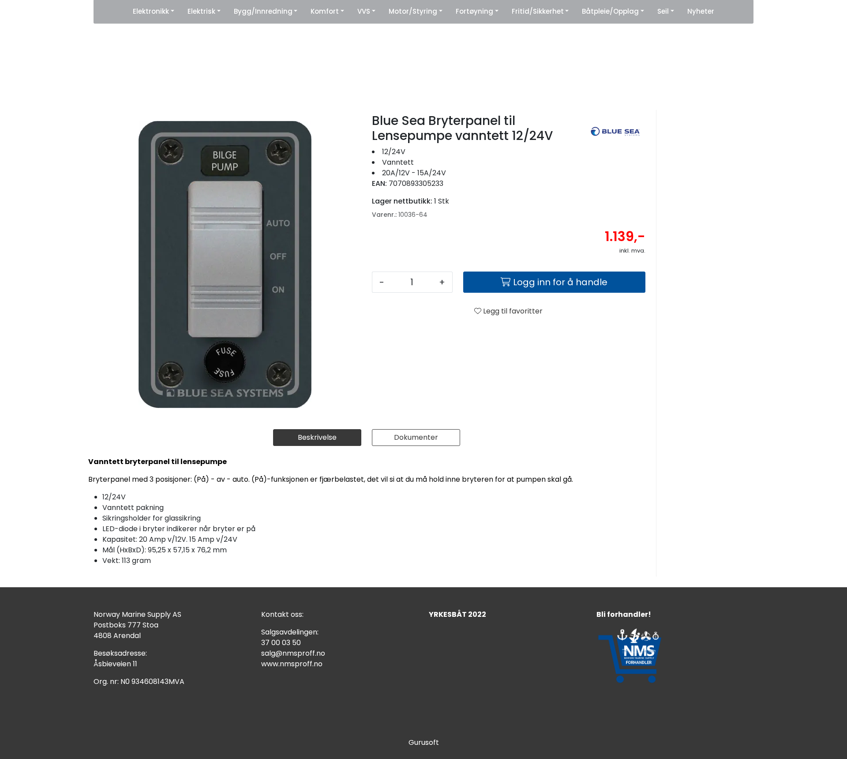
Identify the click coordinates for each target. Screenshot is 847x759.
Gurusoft (424, 742)
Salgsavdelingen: (290, 632)
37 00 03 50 (281, 643)
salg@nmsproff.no (293, 653)
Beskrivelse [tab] (317, 437)
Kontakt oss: (282, 614)
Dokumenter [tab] (416, 437)
